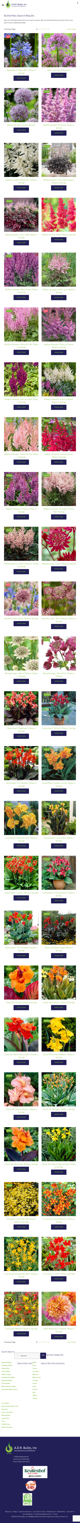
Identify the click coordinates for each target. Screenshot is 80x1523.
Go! (43, 1355)
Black (34, 1362)
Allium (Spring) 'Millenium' (58, 70)
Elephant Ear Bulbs (8, 1377)
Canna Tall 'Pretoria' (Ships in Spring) (59, 1002)
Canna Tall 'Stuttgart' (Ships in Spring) (59, 1109)
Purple (35, 1389)
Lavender (36, 1371)
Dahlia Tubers (6, 1374)
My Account (51, 1511)
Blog (15, 1511)
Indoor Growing (6, 1412)
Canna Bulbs (5, 1371)
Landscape (5, 1418)
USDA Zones (5, 1424)
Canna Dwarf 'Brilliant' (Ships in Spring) (58, 728)
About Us (8, 1511)
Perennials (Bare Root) (9, 1389)
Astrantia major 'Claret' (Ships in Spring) (59, 564)
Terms (55, 1514)
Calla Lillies (5, 1368)
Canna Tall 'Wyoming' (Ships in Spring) (21, 1164)
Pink (34, 1386)
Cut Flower (5, 1403)
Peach (35, 1383)
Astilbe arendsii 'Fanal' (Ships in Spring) (59, 235)
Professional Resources (43, 1514)
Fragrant (4, 1409)
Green (35, 1368)
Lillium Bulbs (5, 1383)
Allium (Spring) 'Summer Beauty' (21, 125)
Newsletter (61, 1511)
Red (34, 1392)
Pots (3, 1421)
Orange (35, 1380)
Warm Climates (6, 1427)
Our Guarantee (27, 1514)
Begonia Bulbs (6, 1362)
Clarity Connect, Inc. (61, 1516)
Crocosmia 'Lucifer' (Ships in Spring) (59, 1274)
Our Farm (70, 1511)
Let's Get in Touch (39, 1511)
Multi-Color (37, 1377)
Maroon (35, 1374)
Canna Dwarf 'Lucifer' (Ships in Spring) (21, 893)
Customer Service (24, 1511)
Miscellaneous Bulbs (8, 1386)
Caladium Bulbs (6, 1365)
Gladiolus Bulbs (6, 1380)
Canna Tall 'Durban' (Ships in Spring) (21, 1002)
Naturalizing (5, 1415)
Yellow (35, 1398)
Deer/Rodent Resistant (9, 1406)
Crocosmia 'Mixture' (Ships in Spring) (21, 1329)
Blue (34, 1365)
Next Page (71, 29)
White (35, 1395)
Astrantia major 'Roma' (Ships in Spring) (21, 618)
